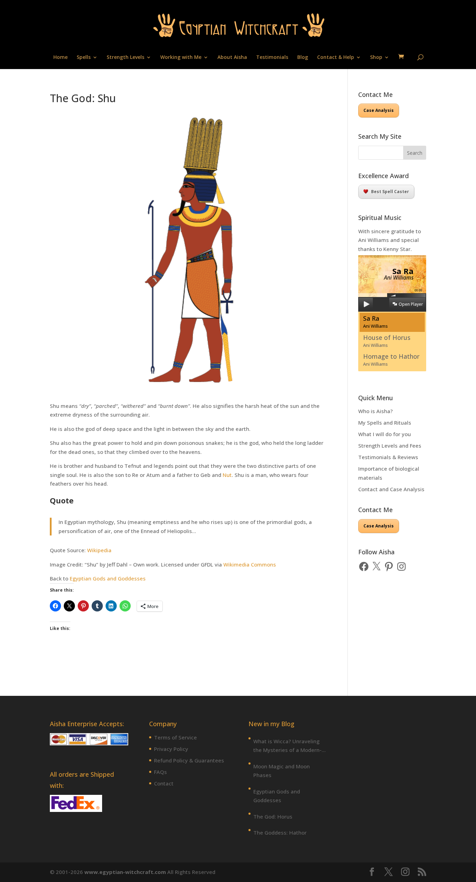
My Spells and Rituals (384, 422)
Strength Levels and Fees (389, 445)
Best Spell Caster (390, 192)
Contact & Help (335, 57)
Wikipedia (99, 550)
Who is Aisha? (375, 411)
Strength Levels (125, 57)
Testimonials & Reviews (388, 457)
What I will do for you (384, 434)
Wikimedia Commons (249, 564)
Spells (84, 57)
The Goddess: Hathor (280, 832)
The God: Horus (272, 816)
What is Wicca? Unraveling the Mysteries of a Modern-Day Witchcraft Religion (287, 746)
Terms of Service (175, 737)
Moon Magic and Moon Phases (281, 771)
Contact (164, 783)
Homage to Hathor (391, 359)
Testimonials (272, 57)
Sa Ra (375, 321)
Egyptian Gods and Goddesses (108, 578)
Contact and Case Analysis (391, 489)
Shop (376, 57)
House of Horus (386, 340)
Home (60, 57)
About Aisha (232, 57)
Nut (227, 474)
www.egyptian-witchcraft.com (125, 871)
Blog (302, 57)
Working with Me (180, 57)
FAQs (160, 771)
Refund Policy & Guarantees (189, 760)
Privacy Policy (171, 748)
